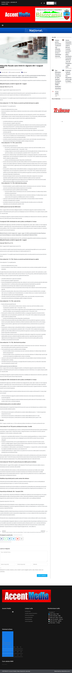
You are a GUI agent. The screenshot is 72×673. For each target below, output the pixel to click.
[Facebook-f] (41, 3)
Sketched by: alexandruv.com (62, 671)
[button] (37, 14)
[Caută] (55, 3)
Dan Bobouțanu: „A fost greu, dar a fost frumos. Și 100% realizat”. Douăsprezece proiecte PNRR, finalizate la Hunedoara (59, 79)
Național (35, 30)
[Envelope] (44, 3)
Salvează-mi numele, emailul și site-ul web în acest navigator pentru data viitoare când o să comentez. (21, 570)
